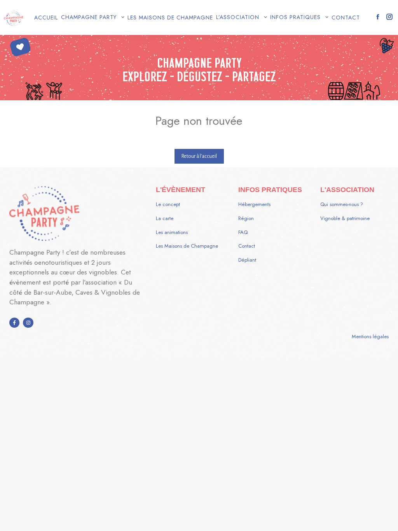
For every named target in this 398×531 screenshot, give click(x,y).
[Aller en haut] (386, 519)
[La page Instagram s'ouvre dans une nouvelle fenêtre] (389, 16)
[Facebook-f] (14, 323)
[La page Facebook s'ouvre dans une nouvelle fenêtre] (377, 16)
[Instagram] (28, 323)
